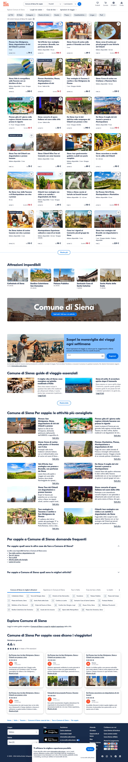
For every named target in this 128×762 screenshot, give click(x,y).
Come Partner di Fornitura (112, 730)
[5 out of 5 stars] (25, 660)
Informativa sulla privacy (19, 366)
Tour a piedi (13, 557)
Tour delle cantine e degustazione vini (22, 553)
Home (9, 720)
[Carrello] (105, 2)
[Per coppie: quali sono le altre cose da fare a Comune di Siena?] (118, 546)
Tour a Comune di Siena (60, 720)
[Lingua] (113, 2)
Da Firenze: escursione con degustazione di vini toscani (102, 694)
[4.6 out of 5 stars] (13, 648)
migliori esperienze (57, 626)
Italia (15, 720)
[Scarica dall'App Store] (51, 740)
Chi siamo (93, 730)
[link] (20, 39)
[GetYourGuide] (6, 4)
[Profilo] (121, 2)
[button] (20, 39)
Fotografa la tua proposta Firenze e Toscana (63, 693)
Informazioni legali (66, 733)
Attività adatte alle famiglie (18, 560)
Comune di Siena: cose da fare (38, 720)
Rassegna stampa (95, 742)
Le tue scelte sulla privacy (68, 740)
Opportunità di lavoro (94, 735)
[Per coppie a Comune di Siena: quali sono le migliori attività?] (118, 572)
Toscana (23, 720)
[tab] (23, 590)
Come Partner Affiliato (111, 737)
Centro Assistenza (65, 730)
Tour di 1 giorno (14, 555)
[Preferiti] (97, 2)
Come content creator (110, 733)
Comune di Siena (37, 626)
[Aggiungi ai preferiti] (31, 24)
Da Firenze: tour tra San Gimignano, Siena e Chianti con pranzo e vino (24, 656)
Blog (91, 739)
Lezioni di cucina (14, 562)
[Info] (33, 19)
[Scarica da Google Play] (51, 732)
